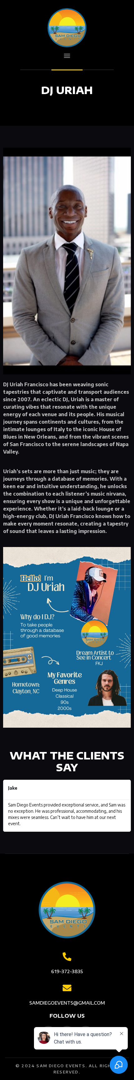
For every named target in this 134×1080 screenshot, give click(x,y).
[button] (67, 55)
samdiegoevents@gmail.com (67, 1003)
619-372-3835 (67, 971)
